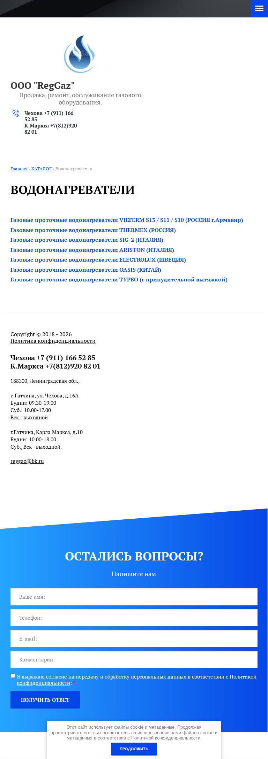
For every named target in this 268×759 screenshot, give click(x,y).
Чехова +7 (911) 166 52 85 (48, 116)
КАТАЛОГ (41, 168)
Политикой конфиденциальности (165, 738)
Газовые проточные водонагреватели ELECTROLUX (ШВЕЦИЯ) (98, 259)
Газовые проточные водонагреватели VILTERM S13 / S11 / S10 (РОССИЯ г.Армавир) (126, 220)
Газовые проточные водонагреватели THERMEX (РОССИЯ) (93, 230)
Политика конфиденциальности (53, 340)
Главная (19, 168)
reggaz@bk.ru (27, 460)
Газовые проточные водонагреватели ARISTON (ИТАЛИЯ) (92, 250)
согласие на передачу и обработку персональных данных (116, 676)
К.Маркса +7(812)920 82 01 (50, 128)
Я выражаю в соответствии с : (136, 679)
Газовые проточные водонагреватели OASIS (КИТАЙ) (85, 269)
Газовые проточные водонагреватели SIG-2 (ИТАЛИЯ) (86, 239)
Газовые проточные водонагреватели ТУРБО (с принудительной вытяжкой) (119, 279)
